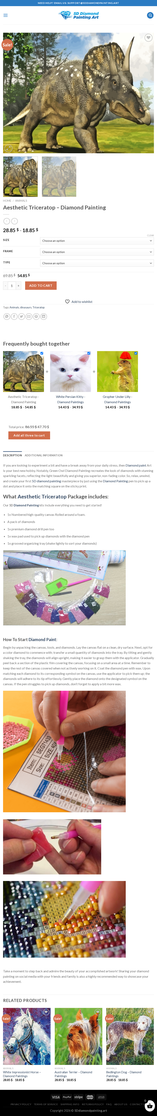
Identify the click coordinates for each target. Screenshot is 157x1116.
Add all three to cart (29, 435)
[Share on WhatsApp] (6, 316)
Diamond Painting (115, 481)
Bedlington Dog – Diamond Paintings (123, 1074)
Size (6, 240)
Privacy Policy (21, 1104)
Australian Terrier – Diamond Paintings (73, 1074)
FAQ (109, 1104)
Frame (8, 251)
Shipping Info (70, 1104)
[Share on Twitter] (21, 316)
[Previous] (11, 93)
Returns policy (93, 1104)
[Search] (150, 15)
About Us (120, 1104)
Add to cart (40, 285)
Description (12, 455)
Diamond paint (136, 465)
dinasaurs (25, 307)
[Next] (145, 93)
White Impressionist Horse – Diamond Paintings (22, 1074)
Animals (21, 200)
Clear (150, 235)
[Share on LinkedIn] (43, 316)
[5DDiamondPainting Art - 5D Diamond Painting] (78, 15)
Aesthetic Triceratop (42, 496)
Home (7, 200)
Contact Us (138, 1104)
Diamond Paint (42, 639)
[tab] (12, 455)
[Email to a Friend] (29, 316)
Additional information (44, 455)
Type (6, 262)
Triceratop (39, 307)
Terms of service (46, 1104)
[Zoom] (8, 148)
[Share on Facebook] (14, 316)
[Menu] (5, 15)
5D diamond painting (46, 481)
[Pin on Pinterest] (36, 316)
